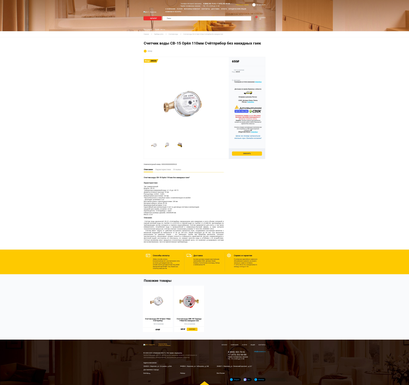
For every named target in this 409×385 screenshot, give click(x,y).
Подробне (258, 82)
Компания (235, 345)
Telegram (236, 379)
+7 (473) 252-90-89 (237, 354)
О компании (170, 9)
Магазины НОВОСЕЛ (192, 9)
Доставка (215, 9)
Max (249, 379)
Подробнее (250, 102)
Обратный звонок (242, 5)
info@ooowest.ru (260, 351)
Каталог (153, 18)
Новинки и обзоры (173, 11)
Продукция (147, 29)
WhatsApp (261, 379)
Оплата (224, 9)
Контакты (206, 9)
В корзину (192, 329)
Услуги (179, 9)
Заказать (247, 153)
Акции (253, 345)
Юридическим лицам (237, 9)
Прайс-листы (160, 29)
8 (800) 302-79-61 (236, 352)
